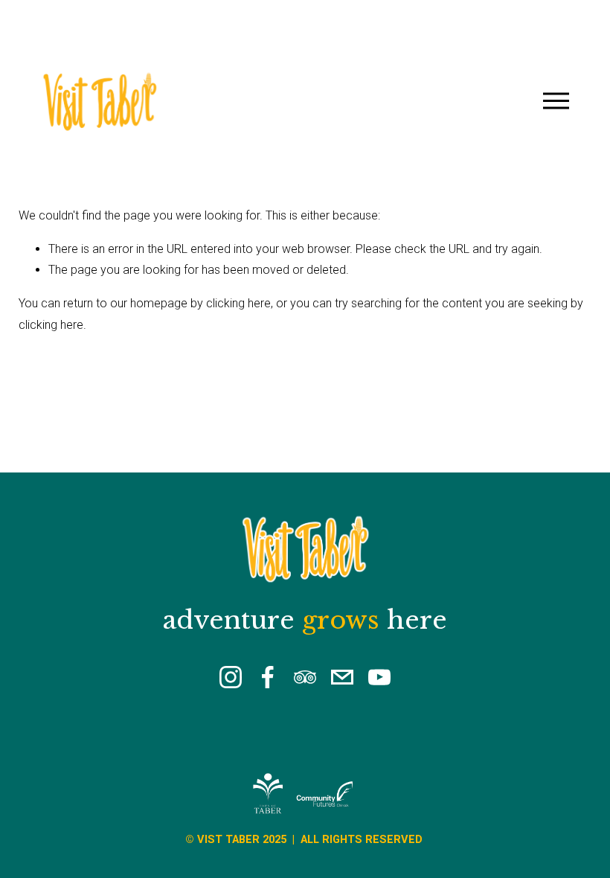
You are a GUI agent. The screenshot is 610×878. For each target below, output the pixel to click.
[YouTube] (379, 677)
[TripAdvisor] (305, 677)
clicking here (238, 303)
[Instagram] (231, 677)
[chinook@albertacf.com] (342, 677)
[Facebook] (268, 677)
